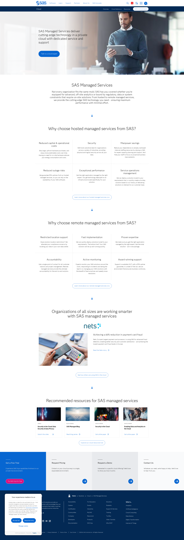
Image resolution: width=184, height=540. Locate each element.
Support (68, 3)
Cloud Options (116, 9)
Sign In (145, 3)
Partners (77, 3)
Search (127, 3)
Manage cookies (23, 526)
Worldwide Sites (132, 3)
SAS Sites (141, 3)
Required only (29, 520)
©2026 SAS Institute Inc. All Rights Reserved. (91, 532)
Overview (106, 9)
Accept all (16, 520)
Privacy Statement (52, 532)
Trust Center (73, 532)
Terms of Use (63, 532)
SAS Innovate (96, 3)
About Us (86, 3)
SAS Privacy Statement (32, 507)
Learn (60, 3)
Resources (127, 9)
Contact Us (136, 3)
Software (52, 3)
